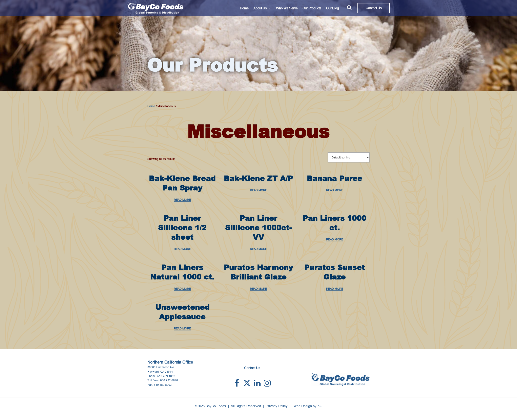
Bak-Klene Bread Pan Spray (182, 182)
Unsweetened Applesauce (182, 311)
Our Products (312, 8)
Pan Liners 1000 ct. (335, 222)
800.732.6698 (169, 380)
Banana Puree (334, 178)
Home (244, 8)
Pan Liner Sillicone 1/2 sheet (182, 227)
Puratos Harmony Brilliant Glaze (258, 271)
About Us (260, 8)
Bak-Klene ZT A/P (258, 178)
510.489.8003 (163, 384)
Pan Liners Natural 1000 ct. (182, 271)
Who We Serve (287, 8)
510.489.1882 (166, 376)
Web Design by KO (307, 406)
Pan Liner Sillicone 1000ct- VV (258, 227)
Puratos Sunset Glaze (334, 271)
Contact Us (374, 8)
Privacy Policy (277, 406)
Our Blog (332, 8)
